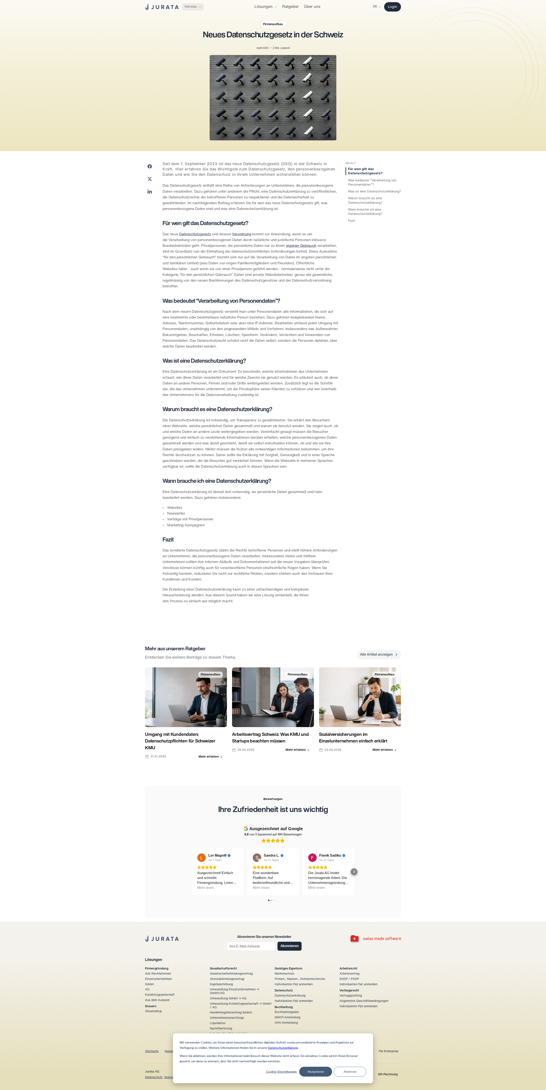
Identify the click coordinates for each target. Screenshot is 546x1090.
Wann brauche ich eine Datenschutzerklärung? (365, 211)
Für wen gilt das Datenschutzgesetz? (365, 171)
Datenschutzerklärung (283, 1047)
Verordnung (241, 234)
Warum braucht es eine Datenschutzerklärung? (365, 200)
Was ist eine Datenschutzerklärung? (374, 191)
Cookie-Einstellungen (281, 1071)
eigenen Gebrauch (301, 246)
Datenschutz (154, 1077)
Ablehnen (350, 1071)
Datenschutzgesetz (195, 234)
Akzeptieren (316, 1071)
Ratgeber (171, 1051)
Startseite (152, 1051)
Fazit (351, 220)
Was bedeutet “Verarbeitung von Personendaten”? (372, 182)
